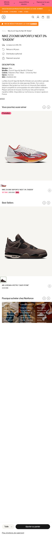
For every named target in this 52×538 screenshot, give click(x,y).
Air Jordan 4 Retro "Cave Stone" (15, 285)
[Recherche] (33, 17)
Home (4, 31)
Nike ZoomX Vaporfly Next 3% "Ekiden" (20, 31)
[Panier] (43, 17)
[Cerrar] (49, 10)
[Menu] (48, 17)
